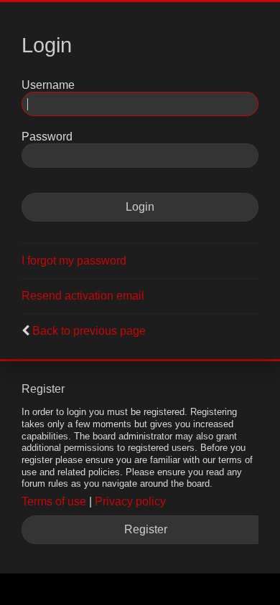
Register (145, 529)
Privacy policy (130, 501)
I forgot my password (74, 260)
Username (48, 85)
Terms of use (54, 501)
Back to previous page (89, 331)
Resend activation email (83, 296)
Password (47, 136)
